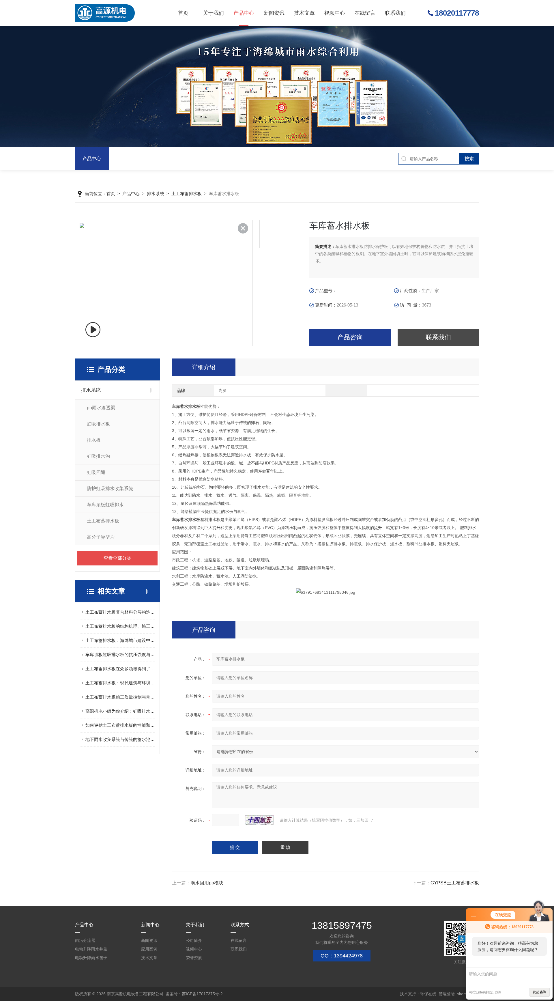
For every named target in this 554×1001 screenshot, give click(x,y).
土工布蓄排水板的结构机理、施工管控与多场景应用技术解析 (120, 626)
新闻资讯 (274, 13)
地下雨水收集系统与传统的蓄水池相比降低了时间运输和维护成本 (120, 739)
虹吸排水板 (98, 423)
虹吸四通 (96, 472)
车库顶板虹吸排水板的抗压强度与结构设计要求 (120, 654)
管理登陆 (447, 993)
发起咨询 (539, 992)
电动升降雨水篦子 (91, 957)
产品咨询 (350, 337)
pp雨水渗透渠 (101, 407)
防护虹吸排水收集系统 (110, 488)
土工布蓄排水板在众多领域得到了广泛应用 (120, 668)
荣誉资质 (194, 957)
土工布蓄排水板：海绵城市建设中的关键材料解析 (120, 640)
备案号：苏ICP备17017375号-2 (194, 993)
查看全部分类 (117, 558)
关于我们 (213, 13)
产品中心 (243, 13)
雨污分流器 (85, 940)
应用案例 (149, 949)
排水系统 (155, 193)
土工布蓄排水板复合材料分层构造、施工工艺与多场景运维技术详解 (120, 612)
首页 (183, 13)
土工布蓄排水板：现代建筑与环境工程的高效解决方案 (120, 682)
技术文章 (304, 13)
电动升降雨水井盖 (91, 949)
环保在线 (428, 993)
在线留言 (365, 13)
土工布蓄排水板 (186, 193)
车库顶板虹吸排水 (105, 504)
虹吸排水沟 (98, 456)
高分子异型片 (101, 537)
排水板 (94, 440)
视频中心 (334, 13)
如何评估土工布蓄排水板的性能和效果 (120, 725)
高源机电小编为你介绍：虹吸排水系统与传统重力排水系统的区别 (120, 711)
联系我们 (395, 13)
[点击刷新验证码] (259, 820)
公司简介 (194, 940)
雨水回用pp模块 (206, 882)
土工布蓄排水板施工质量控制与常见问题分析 (120, 696)
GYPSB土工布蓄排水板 (455, 882)
